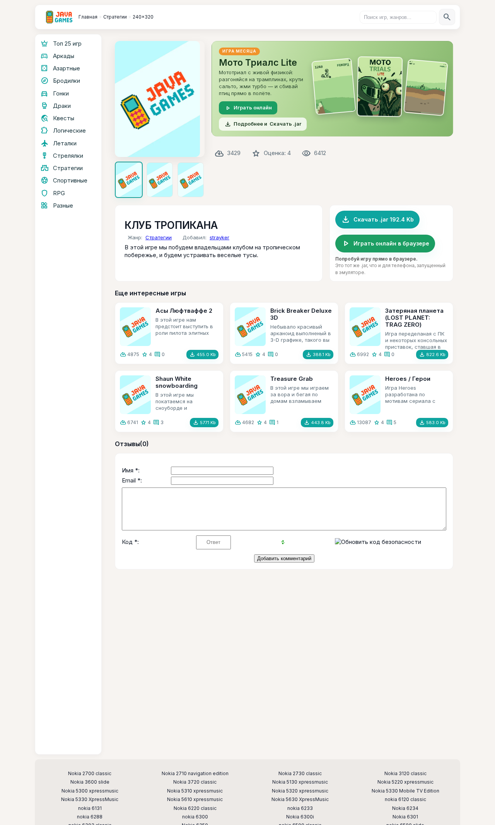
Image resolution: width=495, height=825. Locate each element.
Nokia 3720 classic (195, 782)
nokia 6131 (90, 808)
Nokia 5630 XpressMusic (300, 799)
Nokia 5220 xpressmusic (405, 782)
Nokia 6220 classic (195, 808)
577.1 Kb (204, 422)
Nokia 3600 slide (89, 782)
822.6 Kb (432, 354)
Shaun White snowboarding (176, 382)
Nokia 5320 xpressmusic (300, 791)
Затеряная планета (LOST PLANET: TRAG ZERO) (414, 317)
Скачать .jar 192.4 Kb (377, 219)
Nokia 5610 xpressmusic (195, 799)
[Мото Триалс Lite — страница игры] (332, 88)
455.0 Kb (202, 354)
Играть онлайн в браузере (385, 243)
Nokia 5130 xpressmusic (300, 782)
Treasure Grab (291, 378)
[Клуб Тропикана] (160, 99)
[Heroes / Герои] (365, 394)
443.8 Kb (317, 422)
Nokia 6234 (405, 808)
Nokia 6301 (405, 817)
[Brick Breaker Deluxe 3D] (250, 326)
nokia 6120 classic (405, 799)
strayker (219, 237)
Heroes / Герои (407, 378)
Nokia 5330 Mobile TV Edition (405, 791)
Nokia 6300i (300, 817)
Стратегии (158, 237)
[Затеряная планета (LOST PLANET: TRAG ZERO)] (365, 326)
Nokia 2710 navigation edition (195, 773)
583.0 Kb (432, 422)
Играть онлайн (248, 108)
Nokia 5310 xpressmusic (195, 791)
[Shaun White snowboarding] (135, 394)
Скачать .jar (262, 124)
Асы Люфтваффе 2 (183, 310)
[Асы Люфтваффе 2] (135, 326)
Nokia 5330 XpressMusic (89, 799)
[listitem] (129, 180)
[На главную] (59, 17)
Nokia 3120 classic (405, 773)
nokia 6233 (300, 808)
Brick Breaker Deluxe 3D (301, 314)
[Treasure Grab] (250, 394)
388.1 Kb (318, 354)
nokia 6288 (89, 817)
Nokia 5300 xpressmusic (89, 791)
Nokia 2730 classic (300, 773)
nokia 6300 (195, 817)
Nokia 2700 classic (89, 773)
